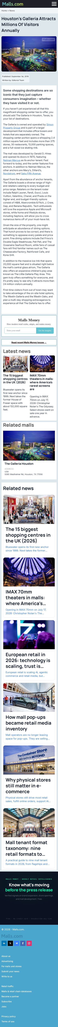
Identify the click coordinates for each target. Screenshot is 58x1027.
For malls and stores (11, 966)
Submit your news (10, 971)
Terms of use (7, 1021)
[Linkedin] (4, 943)
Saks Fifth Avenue (31, 173)
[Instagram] (29, 943)
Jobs (3, 1006)
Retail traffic (7, 986)
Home (4, 10)
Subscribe (6, 1001)
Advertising (7, 961)
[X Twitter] (10, 943)
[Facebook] (22, 943)
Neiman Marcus (11, 160)
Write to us (6, 976)
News (12, 10)
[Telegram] (16, 943)
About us (5, 956)
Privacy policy (8, 1016)
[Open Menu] (54, 3)
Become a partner (10, 996)
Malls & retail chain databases (16, 991)
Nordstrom (9, 173)
